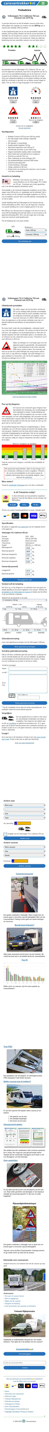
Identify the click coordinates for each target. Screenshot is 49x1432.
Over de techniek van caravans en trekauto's (20, 1306)
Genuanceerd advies (13, 1124)
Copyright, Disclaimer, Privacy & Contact (19, 1412)
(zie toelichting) (23, 527)
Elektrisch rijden (10, 1396)
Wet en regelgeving (11, 1298)
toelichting (28, 477)
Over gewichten (11, 1160)
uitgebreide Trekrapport (17, 485)
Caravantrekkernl (24, 1349)
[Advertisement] (24, 269)
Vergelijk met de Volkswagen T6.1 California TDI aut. (26, 834)
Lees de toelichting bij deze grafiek (25, 397)
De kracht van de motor (18, 1121)
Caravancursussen (24, 874)
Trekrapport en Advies (12, 1404)
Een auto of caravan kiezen (14, 1296)
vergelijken (12, 723)
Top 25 (25, 960)
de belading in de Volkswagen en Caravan (16, 592)
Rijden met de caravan (12, 1301)
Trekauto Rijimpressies (13, 1399)
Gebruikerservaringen (12, 1401)
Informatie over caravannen (14, 1394)
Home (7, 1391)
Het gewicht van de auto (18, 1116)
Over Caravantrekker (12, 1406)
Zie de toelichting (24, 128)
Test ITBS (8, 1047)
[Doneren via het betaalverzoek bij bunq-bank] (24, 515)
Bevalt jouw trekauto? (24, 925)
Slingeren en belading (12, 1303)
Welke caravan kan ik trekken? (17, 1082)
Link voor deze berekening (24, 743)
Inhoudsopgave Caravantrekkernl (17, 1409)
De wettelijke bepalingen (18, 1119)
